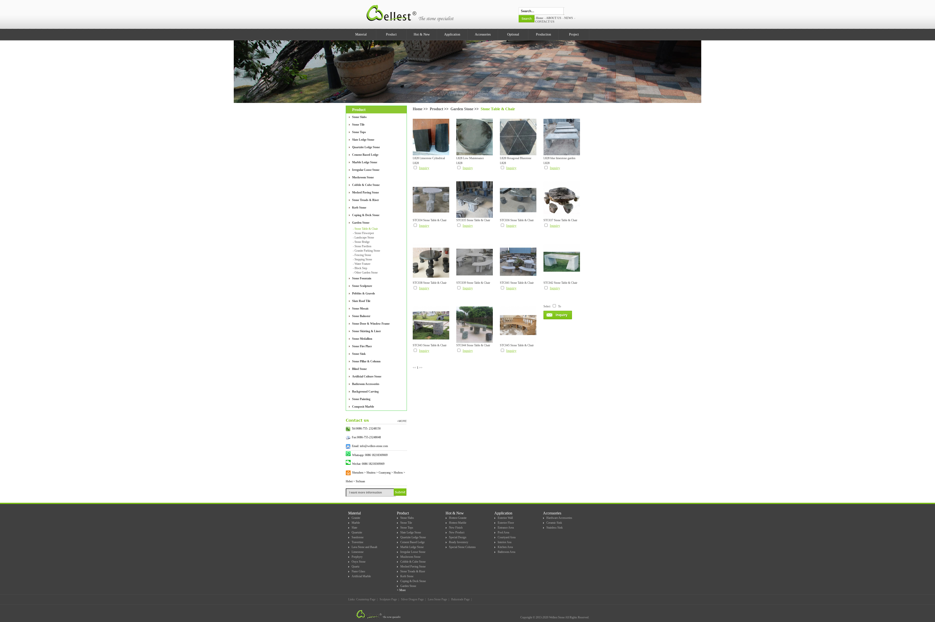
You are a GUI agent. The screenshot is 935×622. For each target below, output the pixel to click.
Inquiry (424, 168)
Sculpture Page (388, 599)
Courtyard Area (506, 537)
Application (452, 34)
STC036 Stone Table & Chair (517, 220)
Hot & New (422, 34)
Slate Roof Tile (361, 301)
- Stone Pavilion (362, 246)
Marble (356, 522)
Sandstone (358, 537)
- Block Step (360, 268)
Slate (354, 527)
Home (539, 18)
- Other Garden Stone (365, 272)
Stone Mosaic (360, 308)
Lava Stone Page (437, 599)
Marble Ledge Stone (364, 162)
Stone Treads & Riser (365, 200)
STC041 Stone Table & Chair (517, 282)
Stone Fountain (361, 278)
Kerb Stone (359, 207)
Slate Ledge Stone (363, 139)
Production (543, 34)
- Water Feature (361, 263)
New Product (456, 532)
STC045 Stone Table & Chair (517, 345)
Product (391, 34)
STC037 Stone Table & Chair (560, 220)
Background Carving (365, 391)
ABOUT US (553, 18)
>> (420, 367)
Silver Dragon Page (412, 599)
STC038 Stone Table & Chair (430, 282)
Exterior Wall (505, 518)
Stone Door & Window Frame (371, 323)
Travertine (357, 542)
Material (361, 34)
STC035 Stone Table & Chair (473, 220)
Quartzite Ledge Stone (366, 147)
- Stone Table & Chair (365, 228)
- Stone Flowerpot (363, 233)
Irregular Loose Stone (365, 170)
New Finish (456, 527)
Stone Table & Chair (498, 109)
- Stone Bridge (361, 242)
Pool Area (503, 532)
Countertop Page (365, 599)
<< (414, 367)
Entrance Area (506, 527)
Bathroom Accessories (365, 384)
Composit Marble (363, 406)
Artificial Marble (361, 576)
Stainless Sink (554, 527)
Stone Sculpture (362, 286)
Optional (513, 34)
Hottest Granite (458, 518)
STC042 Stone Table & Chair (560, 282)
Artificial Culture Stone (366, 376)
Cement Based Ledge (365, 154)
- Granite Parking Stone (366, 250)
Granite (356, 518)
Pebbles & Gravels (363, 293)
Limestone (358, 552)
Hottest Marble (457, 522)
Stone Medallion (362, 338)
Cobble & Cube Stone (366, 185)
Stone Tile (358, 124)
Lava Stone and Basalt (364, 547)
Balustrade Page (460, 599)
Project (574, 34)
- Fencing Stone (362, 255)
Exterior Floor (506, 522)
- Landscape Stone (363, 237)
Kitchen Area (505, 547)
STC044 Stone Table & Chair (473, 345)
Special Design (457, 537)
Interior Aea (504, 542)
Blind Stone (359, 369)
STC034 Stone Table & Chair (430, 220)
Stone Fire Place (362, 346)
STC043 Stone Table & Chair (430, 345)
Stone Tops (359, 132)
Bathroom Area (506, 552)
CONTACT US (544, 21)
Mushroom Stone (363, 177)
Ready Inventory (458, 542)
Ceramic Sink (554, 522)
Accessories (483, 34)
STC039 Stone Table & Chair (473, 282)
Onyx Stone (358, 561)
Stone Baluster (361, 316)
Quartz (355, 566)
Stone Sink (359, 354)
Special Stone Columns (462, 547)
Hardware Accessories (559, 518)
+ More (401, 590)
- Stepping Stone (362, 259)
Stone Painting (361, 399)
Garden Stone (360, 222)
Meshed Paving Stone (365, 192)
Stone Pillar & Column (366, 361)
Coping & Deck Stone (365, 215)
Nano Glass (358, 571)
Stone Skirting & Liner (366, 331)
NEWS (568, 18)
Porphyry (357, 556)
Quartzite (357, 532)
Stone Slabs (359, 117)
